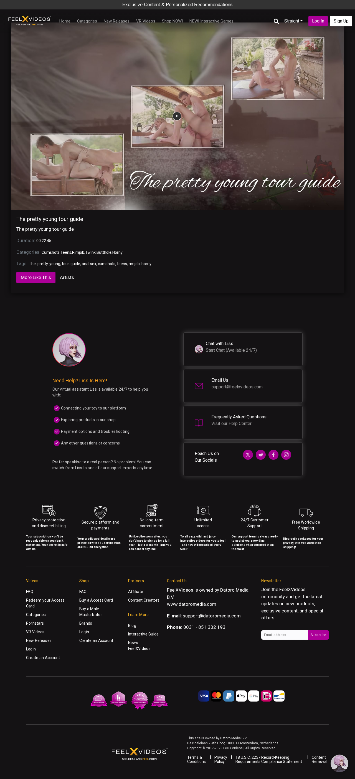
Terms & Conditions (196, 759)
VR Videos (145, 21)
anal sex (89, 264)
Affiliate (135, 591)
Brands (85, 623)
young (54, 264)
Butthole (104, 252)
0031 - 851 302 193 (204, 627)
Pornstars (35, 623)
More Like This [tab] (36, 277)
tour (65, 264)
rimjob (134, 264)
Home (64, 21)
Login (31, 649)
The (32, 264)
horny (146, 264)
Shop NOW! (172, 21)
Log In (318, 21)
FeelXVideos (292, 589)
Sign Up (341, 21)
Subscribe (318, 635)
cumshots (106, 264)
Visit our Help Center (231, 423)
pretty (42, 264)
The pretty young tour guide (49, 219)
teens (122, 264)
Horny (117, 252)
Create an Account (43, 657)
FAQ (30, 591)
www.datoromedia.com (191, 604)
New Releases (117, 21)
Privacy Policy (220, 759)
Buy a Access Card (96, 600)
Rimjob (78, 252)
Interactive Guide (143, 634)
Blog (132, 625)
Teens (65, 252)
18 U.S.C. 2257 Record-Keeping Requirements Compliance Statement (268, 759)
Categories (87, 21)
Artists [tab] (67, 277)
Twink (90, 252)
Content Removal (319, 759)
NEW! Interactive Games (211, 21)
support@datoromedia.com (212, 616)
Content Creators (143, 600)
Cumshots (51, 252)
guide (75, 264)
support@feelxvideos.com (237, 387)
